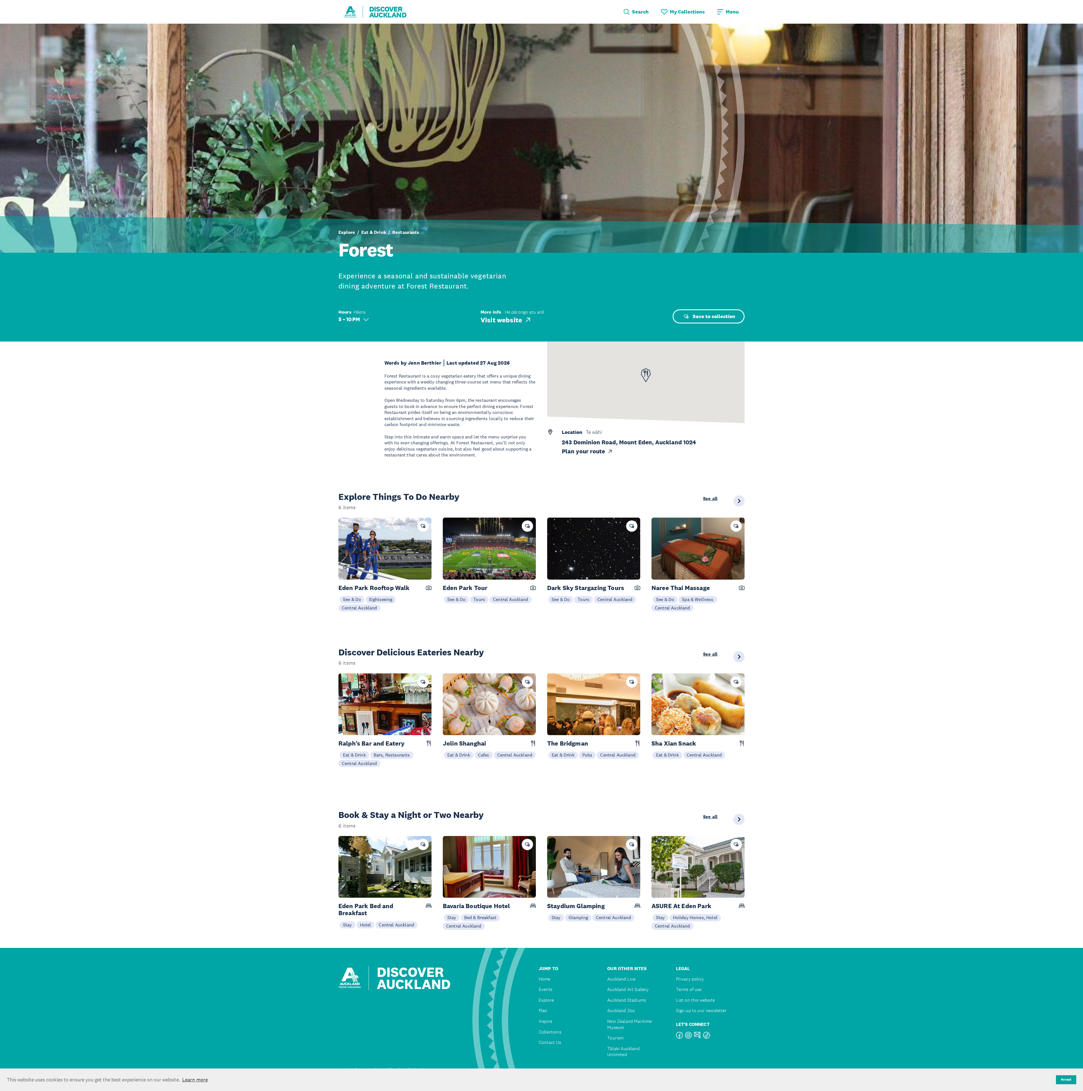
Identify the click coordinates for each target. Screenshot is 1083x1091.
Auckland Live (621, 979)
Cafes (483, 755)
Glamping (578, 917)
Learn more (195, 1080)
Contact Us (550, 1042)
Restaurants (405, 232)
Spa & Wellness (697, 599)
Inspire (545, 1021)
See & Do (352, 599)
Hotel (365, 925)
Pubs (587, 755)
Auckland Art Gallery (628, 989)
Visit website (501, 319)
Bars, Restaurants (392, 755)
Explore (346, 232)
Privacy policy (690, 979)
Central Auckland (359, 608)
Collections (550, 1032)
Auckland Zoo (621, 1011)
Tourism (615, 1038)
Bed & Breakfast (480, 917)
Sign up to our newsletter (701, 1011)
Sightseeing (380, 599)
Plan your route (583, 451)
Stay (347, 925)
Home (545, 979)
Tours (479, 599)
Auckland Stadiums (626, 1000)
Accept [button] (1066, 1079)
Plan (543, 1011)
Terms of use (689, 989)
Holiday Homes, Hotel (695, 917)
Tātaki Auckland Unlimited (623, 1052)
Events (545, 989)
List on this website (695, 1000)
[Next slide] (739, 501)
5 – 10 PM (349, 319)
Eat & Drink (373, 232)
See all (710, 498)
